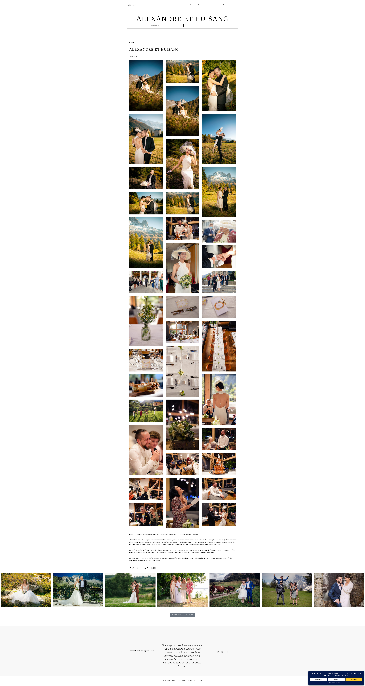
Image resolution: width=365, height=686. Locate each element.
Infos (232, 5)
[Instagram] (218, 652)
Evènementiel (201, 5)
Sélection (178, 5)
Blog (224, 5)
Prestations (213, 5)
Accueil (168, 5)
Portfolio (189, 5)
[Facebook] (222, 652)
